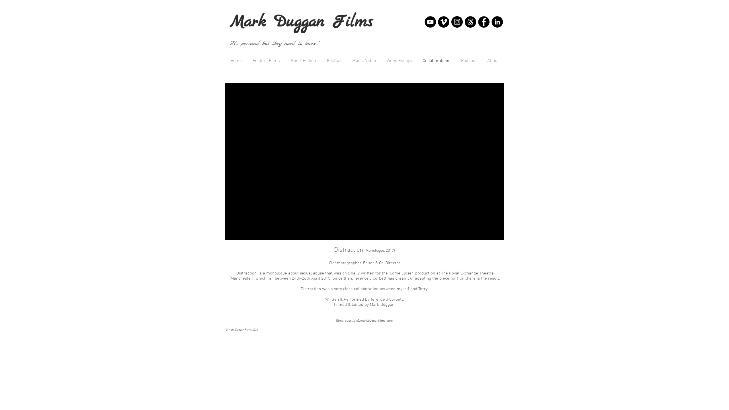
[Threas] (470, 22)
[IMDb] (484, 22)
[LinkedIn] (497, 22)
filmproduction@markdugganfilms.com (364, 321)
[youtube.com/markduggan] (430, 22)
